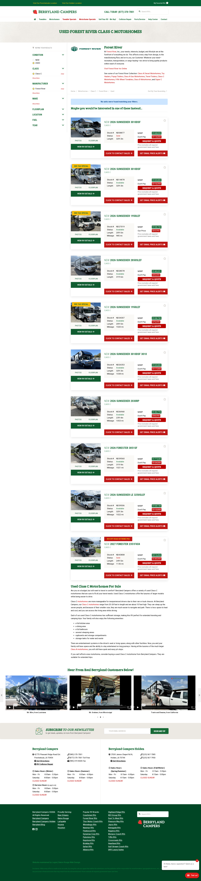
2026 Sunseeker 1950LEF (122, 217)
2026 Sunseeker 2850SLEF (123, 262)
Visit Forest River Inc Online (115, 68)
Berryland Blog (38, 825)
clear (62, 74)
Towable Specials (69, 19)
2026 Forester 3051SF (120, 449)
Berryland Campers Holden (43, 821)
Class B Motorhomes (142, 79)
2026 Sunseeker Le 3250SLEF (124, 496)
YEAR (34, 125)
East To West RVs (115, 818)
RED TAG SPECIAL (81, 166)
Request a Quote (151, 141)
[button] (1, 695)
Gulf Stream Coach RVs (118, 846)
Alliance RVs (88, 850)
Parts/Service (139, 19)
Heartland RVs (114, 843)
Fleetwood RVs (89, 831)
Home (73, 91)
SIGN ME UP (159, 731)
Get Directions (42, 761)
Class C (38, 74)
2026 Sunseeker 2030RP (121, 402)
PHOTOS (78, 141)
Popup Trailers (117, 76)
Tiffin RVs (112, 837)
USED (37, 63)
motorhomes (83, 601)
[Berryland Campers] (54, 12)
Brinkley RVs (88, 843)
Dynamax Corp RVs (91, 834)
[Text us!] (192, 876)
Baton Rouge (63, 818)
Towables (42, 19)
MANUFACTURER (40, 83)
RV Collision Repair (44, 764)
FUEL (34, 120)
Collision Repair (125, 19)
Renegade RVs (114, 828)
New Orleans (63, 815)
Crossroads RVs (115, 840)
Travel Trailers (151, 76)
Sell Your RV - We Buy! (107, 19)
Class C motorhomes (90, 604)
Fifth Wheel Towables (124, 79)
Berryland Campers (40, 818)
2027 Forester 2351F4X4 (122, 545)
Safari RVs (87, 846)
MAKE (35, 98)
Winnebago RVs (89, 825)
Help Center (153, 19)
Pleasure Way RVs (116, 821)
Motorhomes (54, 19)
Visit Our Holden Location (72, 3)
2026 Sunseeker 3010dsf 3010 (125, 355)
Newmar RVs (88, 828)
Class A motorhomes (79, 649)
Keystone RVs (89, 840)
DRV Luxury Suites (116, 850)
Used (112, 91)
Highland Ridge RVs (116, 812)
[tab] (48, 55)
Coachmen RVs (89, 815)
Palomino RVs (89, 837)
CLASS (35, 68)
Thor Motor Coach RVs (93, 821)
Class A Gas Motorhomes (134, 76)
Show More (36, 78)
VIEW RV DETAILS (85, 147)
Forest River (40, 89)
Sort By (156, 91)
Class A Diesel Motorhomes (149, 73)
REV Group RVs (114, 815)
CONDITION (37, 55)
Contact (164, 19)
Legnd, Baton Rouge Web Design (66, 862)
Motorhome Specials (87, 19)
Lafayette (62, 821)
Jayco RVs (112, 825)
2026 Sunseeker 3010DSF (122, 123)
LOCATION (37, 114)
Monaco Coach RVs (116, 834)
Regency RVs (113, 831)
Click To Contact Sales (118, 153)
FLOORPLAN (38, 109)
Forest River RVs (90, 818)
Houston (61, 828)
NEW (37, 60)
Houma (61, 825)
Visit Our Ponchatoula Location (45, 3)
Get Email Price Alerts (151, 153)
